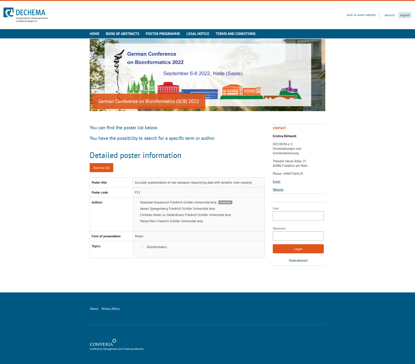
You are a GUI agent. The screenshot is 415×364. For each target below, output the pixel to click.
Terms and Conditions (235, 33)
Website (278, 190)
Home (94, 33)
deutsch (390, 15)
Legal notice (198, 33)
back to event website (361, 15)
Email (276, 182)
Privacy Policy (111, 309)
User (276, 208)
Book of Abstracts (122, 33)
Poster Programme (163, 33)
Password (279, 228)
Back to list (101, 167)
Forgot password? (298, 260)
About (94, 309)
